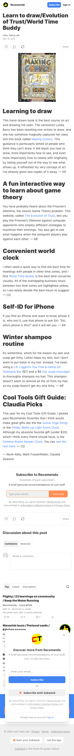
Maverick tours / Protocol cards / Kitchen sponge (26, 627)
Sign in (67, 4)
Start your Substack (28, 740)
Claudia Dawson (33, 612)
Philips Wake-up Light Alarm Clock (35, 427)
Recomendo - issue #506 (17, 605)
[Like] (6, 46)
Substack (20, 748)
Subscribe (54, 4)
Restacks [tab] (25, 543)
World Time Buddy (21, 276)
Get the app (54, 740)
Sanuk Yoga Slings (55, 423)
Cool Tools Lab (11, 35)
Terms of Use (53, 700)
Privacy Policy (37, 707)
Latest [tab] (15, 586)
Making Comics (41, 139)
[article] (37, 606)
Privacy (35, 731)
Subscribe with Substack (39, 692)
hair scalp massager (56, 371)
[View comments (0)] (14, 46)
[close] (64, 635)
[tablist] (18, 543)
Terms (45, 731)
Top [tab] (7, 586)
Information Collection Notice (43, 704)
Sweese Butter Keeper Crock (22, 441)
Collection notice (60, 731)
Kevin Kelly (18, 609)
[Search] (67, 586)
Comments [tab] (11, 543)
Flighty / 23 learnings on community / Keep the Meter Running (29, 598)
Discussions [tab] (29, 586)
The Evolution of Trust (40, 215)
